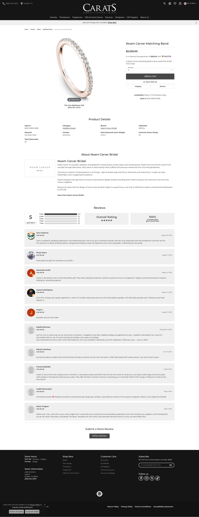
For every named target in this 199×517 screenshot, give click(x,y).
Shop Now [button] (112, 23)
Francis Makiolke (43, 367)
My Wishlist (105, 463)
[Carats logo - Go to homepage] (99, 9)
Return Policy (113, 507)
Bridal (39, 29)
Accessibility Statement (163, 507)
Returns (162, 86)
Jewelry (53, 17)
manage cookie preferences (22, 507)
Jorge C (39, 310)
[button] (164, 3)
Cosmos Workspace (44, 290)
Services (109, 17)
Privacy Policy (127, 507)
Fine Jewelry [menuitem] (67, 463)
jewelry (32, 29)
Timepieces (64, 17)
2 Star (42, 221)
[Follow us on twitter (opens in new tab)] (152, 478)
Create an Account (107, 470)
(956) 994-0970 (74, 108)
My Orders (104, 460)
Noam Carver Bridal (109, 128)
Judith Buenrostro (44, 389)
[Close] (196, 22)
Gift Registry (132, 17)
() (79, 214)
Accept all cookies (32, 512)
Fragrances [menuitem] (67, 470)
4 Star (41, 216)
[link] (10, 3)
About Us (144, 17)
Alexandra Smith (43, 270)
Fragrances (77, 17)
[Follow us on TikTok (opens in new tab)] (157, 478)
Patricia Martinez (43, 349)
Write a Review (99, 436)
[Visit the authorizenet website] (99, 494)
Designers (119, 17)
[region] (74, 67)
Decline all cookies (16, 512)
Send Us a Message (108, 473)
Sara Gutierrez (42, 233)
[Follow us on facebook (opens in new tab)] (141, 478)
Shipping (138, 86)
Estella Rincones (43, 327)
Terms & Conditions (143, 507)
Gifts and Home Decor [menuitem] (71, 473)
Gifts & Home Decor (94, 17)
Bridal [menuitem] (65, 460)
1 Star (42, 223)
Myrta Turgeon (42, 406)
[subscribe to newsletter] (170, 465)
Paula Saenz (41, 253)
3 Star (42, 218)
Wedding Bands (47, 29)
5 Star (42, 214)
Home (26, 29)
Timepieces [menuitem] (67, 467)
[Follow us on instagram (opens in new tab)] (146, 478)
